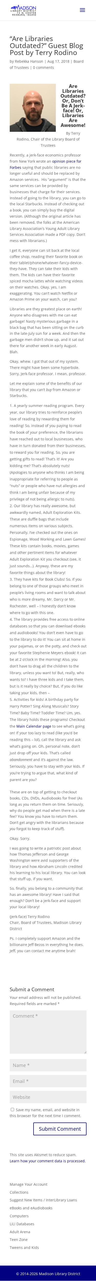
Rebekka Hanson (29, 61)
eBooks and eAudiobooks (31, 1207)
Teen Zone (19, 1239)
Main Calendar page (33, 726)
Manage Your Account (28, 1184)
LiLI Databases (22, 1223)
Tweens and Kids (24, 1247)
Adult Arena (20, 1231)
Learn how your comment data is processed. (48, 1160)
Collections (19, 1192)
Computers (19, 1215)
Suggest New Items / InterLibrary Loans (43, 1200)
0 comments (43, 67)
